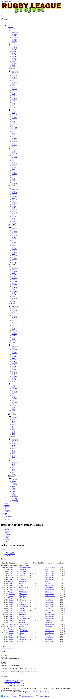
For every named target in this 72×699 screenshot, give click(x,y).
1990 (13, 387)
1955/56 (14, 249)
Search (3, 520)
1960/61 (14, 271)
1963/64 (14, 281)
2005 (13, 428)
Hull (21, 583)
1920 (13, 113)
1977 (13, 332)
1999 (13, 412)
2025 (13, 472)
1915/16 (14, 92)
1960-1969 (11, 264)
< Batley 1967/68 (9, 552)
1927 (13, 136)
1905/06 (14, 56)
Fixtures (6, 503)
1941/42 (14, 196)
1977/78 (14, 334)
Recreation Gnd (49, 594)
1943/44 (14, 203)
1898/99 (14, 39)
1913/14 (14, 85)
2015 (13, 450)
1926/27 (14, 135)
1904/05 (14, 55)
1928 (13, 140)
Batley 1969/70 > (9, 554)
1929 (13, 143)
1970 (13, 308)
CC (10, 622)
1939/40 (14, 184)
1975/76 (14, 327)
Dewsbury (23, 600)
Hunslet (22, 590)
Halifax (22, 610)
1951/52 (14, 235)
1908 (13, 61)
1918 (13, 100)
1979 (13, 339)
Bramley (22, 608)
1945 (13, 208)
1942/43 (14, 199)
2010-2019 (11, 436)
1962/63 (14, 278)
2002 (13, 423)
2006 (13, 429)
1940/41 (14, 193)
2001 (13, 421)
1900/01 (14, 48)
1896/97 (14, 36)
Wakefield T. (24, 579)
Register (8, 1)
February (14, 484)
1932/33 (14, 160)
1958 (13, 257)
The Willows (48, 622)
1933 (13, 162)
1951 (13, 233)
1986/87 (14, 369)
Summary (7, 529)
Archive (6, 23)
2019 (13, 457)
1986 (13, 368)
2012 (13, 445)
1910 (13, 73)
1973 (13, 319)
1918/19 (14, 102)
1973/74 (14, 320)
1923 (13, 123)
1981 (13, 351)
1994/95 (14, 402)
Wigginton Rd (49, 602)
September (15, 496)
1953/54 (14, 242)
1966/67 (14, 291)
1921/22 (14, 118)
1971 (13, 312)
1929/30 (14, 145)
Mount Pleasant (49, 571)
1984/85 (14, 363)
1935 (13, 169)
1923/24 (14, 124)
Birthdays (11, 476)
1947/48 (14, 216)
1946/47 (14, 213)
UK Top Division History (12, 682)
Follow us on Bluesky (9, 696)
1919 (13, 104)
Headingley (48, 635)
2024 (13, 471)
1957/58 (14, 255)
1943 (13, 201)
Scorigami (7, 506)
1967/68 (14, 294)
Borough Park (49, 587)
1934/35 (14, 167)
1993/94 (14, 398)
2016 (13, 452)
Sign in (3, 1)
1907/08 (14, 60)
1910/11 (14, 75)
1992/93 (14, 395)
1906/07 (14, 58)
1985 (13, 364)
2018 (13, 455)
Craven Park (48, 627)
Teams (6, 513)
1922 (13, 119)
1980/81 (14, 349)
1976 (13, 329)
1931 (13, 155)
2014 (13, 448)
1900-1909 (11, 42)
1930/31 (14, 153)
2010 (13, 441)
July (13, 493)
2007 (13, 431)
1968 (13, 296)
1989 (13, 378)
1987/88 (14, 373)
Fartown (47, 598)
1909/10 (14, 66)
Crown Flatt (48, 639)
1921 (13, 116)
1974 (13, 322)
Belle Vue (48, 592)
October (14, 498)
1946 (13, 211)
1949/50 (14, 223)
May (13, 490)
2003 (13, 424)
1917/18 (14, 99)
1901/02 (14, 49)
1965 (13, 286)
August (14, 495)
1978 (13, 335)
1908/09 (14, 63)
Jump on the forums (27, 696)
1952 (13, 237)
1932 (13, 159)
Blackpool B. (24, 587)
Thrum (47, 629)
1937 (13, 175)
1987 (13, 371)
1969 (13, 300)
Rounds (6, 537)
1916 (13, 94)
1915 (13, 90)
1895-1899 (11, 29)
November (15, 500)
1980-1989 (11, 342)
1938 (13, 179)
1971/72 (14, 313)
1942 (13, 198)
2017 (13, 453)
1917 (13, 97)
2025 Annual (8, 516)
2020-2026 (11, 458)
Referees (7, 511)
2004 (13, 426)
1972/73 (14, 317)
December (15, 501)
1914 (13, 87)
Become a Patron (43, 696)
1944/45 (14, 206)
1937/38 (14, 177)
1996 (13, 407)
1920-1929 (11, 107)
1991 (13, 390)
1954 (13, 244)
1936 (13, 172)
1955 (13, 247)
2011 (13, 443)
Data (5, 541)
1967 (13, 293)
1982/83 (14, 356)
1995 (13, 404)
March (14, 486)
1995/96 (14, 405)
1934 (13, 165)
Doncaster (23, 575)
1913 (13, 84)
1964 (13, 283)
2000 (13, 419)
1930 (13, 152)
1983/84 (14, 359)
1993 (13, 397)
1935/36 (14, 170)
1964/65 (14, 284)
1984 (13, 361)
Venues (6, 515)
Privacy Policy (44, 692)
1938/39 (14, 180)
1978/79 (14, 337)
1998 (13, 410)
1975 (13, 325)
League (11, 567)
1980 (13, 348)
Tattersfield (48, 612)
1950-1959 (11, 225)
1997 (13, 409)
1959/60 (14, 262)
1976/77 (14, 330)
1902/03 (14, 51)
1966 (13, 289)
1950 (13, 230)
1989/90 (14, 380)
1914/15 (14, 89)
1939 (13, 182)
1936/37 (14, 174)
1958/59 (14, 259)
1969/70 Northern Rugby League (14, 685)
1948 (13, 218)
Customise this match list (7, 648)
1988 (13, 374)
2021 (13, 465)
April (13, 488)
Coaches (7, 510)
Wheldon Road (49, 614)
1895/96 (14, 34)
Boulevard (48, 583)
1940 (13, 191)
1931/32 (14, 157)
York (21, 577)
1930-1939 (11, 146)
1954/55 (14, 245)
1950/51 (14, 232)
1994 (13, 400)
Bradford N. (24, 569)
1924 (13, 126)
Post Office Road (50, 567)
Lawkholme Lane (50, 596)
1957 (13, 254)
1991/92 (14, 392)
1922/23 (14, 121)
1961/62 (14, 274)
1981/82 (14, 353)
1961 (13, 273)
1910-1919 (11, 68)
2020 (13, 464)
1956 (13, 250)
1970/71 (14, 310)
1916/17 (14, 95)
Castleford (23, 604)
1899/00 (14, 41)
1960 (13, 269)
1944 (13, 204)
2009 (13, 434)
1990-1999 (11, 381)
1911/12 (14, 79)
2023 (13, 469)
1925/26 (14, 131)
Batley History (8, 555)
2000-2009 (11, 414)
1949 (13, 221)
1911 (13, 77)
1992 (13, 393)
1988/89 (14, 376)
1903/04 (14, 53)
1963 (13, 279)
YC (10, 577)
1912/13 (14, 82)
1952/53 (14, 239)
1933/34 (14, 164)
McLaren (47, 608)
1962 (13, 276)
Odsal (46, 569)
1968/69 (14, 298)
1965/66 (14, 288)
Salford (22, 622)
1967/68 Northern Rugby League (14, 683)
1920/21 (14, 114)
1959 (13, 260)
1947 (13, 214)
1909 (13, 65)
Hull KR (23, 616)
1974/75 (14, 324)
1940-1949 (11, 186)
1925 (13, 129)
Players (6, 508)
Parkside (47, 620)
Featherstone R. (25, 567)
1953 (13, 240)
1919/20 (14, 105)
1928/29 (14, 141)
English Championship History (13, 680)
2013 (13, 447)
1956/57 (14, 252)
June (13, 491)
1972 (13, 315)
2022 (13, 467)
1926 (13, 133)
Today (14, 481)
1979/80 (14, 340)
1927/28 (14, 138)
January (14, 483)
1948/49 (14, 220)
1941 (13, 194)
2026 (13, 474)
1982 (13, 354)
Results (6, 505)
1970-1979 (11, 303)
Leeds (22, 633)
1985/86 (14, 366)
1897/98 (14, 37)
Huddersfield (24, 598)
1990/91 (14, 388)
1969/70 (14, 301)
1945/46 (14, 209)
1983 (13, 358)
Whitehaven (23, 573)
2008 (13, 433)
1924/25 (14, 128)
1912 (13, 80)
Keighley (23, 571)
